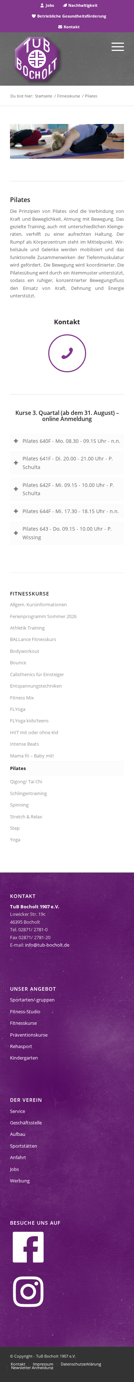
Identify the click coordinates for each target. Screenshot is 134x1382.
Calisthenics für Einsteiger (37, 674)
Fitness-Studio (25, 1011)
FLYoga (17, 709)
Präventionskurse (29, 1035)
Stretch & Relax (26, 816)
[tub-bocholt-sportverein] (37, 59)
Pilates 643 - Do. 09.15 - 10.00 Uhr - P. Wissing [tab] (67, 533)
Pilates (18, 768)
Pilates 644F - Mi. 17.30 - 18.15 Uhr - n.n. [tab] (71, 511)
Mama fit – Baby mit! (32, 755)
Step (15, 828)
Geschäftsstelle (26, 1122)
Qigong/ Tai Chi (26, 781)
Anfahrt (18, 1157)
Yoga (15, 839)
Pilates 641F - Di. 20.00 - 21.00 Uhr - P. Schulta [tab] (68, 462)
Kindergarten (24, 1058)
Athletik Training (27, 628)
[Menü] (114, 46)
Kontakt (71, 26)
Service (17, 1111)
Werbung (20, 1180)
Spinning (19, 805)
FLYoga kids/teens (29, 720)
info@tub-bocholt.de (47, 945)
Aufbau (17, 1134)
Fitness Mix (22, 697)
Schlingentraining (28, 793)
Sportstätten (23, 1146)
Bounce (18, 662)
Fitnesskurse (23, 1023)
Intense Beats (24, 744)
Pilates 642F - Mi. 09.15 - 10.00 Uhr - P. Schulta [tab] (68, 489)
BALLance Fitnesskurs (33, 639)
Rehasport (21, 1046)
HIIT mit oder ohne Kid (34, 732)
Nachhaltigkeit (82, 5)
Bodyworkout (24, 651)
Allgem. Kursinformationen (38, 604)
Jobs (49, 5)
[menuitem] (47, 5)
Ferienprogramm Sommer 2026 (43, 616)
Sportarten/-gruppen (32, 999)
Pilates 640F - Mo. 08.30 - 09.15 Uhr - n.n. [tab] (71, 440)
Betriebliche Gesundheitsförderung (71, 16)
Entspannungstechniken (36, 686)
